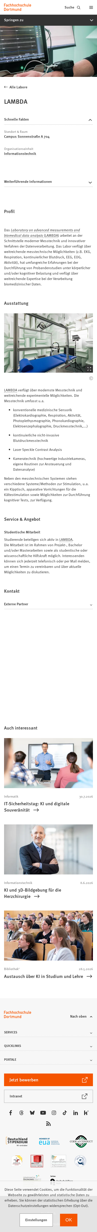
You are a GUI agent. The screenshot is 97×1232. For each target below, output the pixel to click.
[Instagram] (53, 1112)
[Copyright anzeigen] (91, 378)
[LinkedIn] (75, 1112)
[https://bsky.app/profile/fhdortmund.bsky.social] (32, 1112)
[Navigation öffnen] (91, 7)
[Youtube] (43, 1112)
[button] (48, 20)
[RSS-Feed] (48, 1123)
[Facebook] (10, 1112)
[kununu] (86, 1112)
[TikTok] (64, 1112)
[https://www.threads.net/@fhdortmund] (21, 1112)
